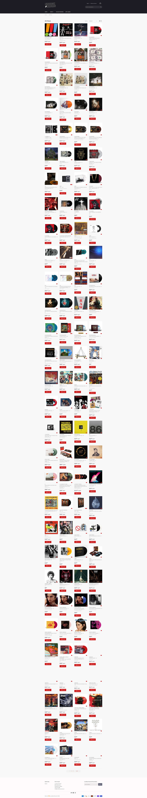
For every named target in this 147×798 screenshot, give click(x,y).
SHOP (46, 11)
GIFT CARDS (68, 11)
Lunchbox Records (54, 796)
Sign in (88, 3)
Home (46, 14)
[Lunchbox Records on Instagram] (75, 793)
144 (77, 771)
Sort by (86, 21)
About (51, 11)
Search (46, 783)
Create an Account (94, 3)
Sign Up (100, 784)
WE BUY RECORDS (59, 11)
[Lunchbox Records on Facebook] (73, 793)
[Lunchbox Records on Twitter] (71, 793)
